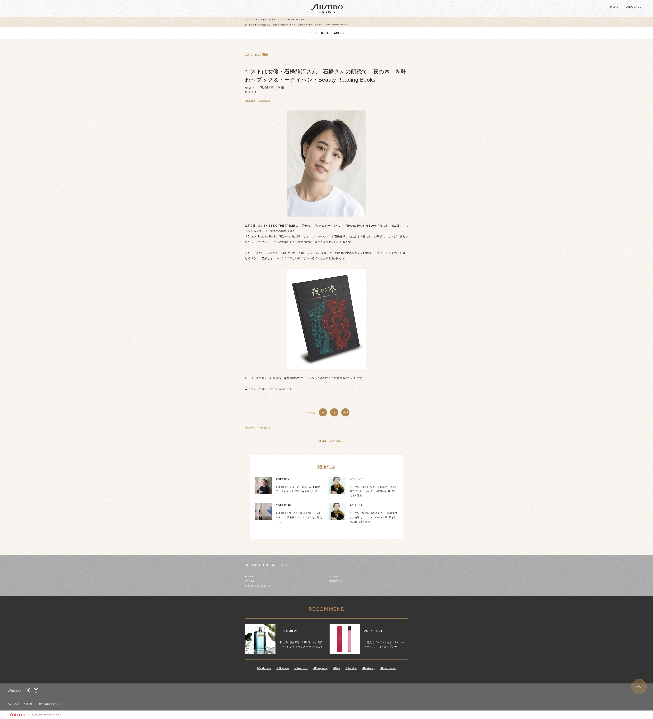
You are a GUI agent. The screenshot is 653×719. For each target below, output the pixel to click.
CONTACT (13, 704)
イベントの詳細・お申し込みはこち (270, 389)
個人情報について (48, 704)
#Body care (264, 668)
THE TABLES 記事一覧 (296, 20)
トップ (248, 20)
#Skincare (283, 668)
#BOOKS (250, 100)
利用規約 (28, 704)
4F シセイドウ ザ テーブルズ (268, 20)
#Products (301, 668)
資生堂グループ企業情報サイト (48, 715)
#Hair (336, 668)
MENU (614, 6)
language (633, 6)
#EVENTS (264, 100)
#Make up (368, 668)
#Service (351, 668)
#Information (388, 668)
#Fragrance (320, 668)
